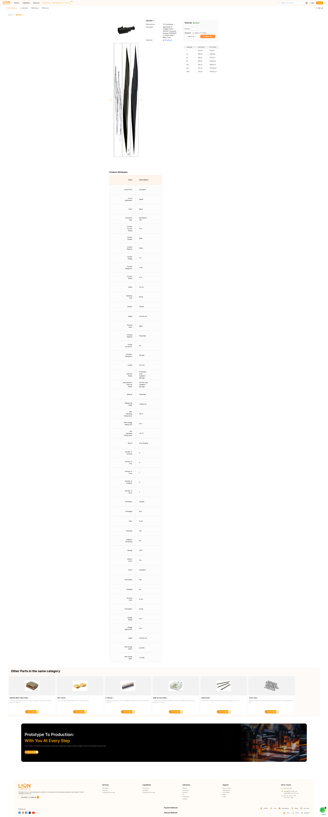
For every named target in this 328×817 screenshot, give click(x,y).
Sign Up (319, 3)
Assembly (105, 790)
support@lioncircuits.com (291, 793)
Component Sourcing (108, 792)
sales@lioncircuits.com (24, 793)
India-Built (25, 8)
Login (312, 3)
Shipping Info (226, 790)
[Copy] (154, 20)
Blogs (224, 794)
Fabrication (105, 788)
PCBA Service (35, 8)
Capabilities (26, 3)
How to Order (227, 788)
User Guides (226, 792)
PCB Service (45, 8)
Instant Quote (46, 3)
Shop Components (57, 3)
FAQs (224, 796)
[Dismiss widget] (325, 808)
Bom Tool (68, 3)
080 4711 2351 (288, 788)
